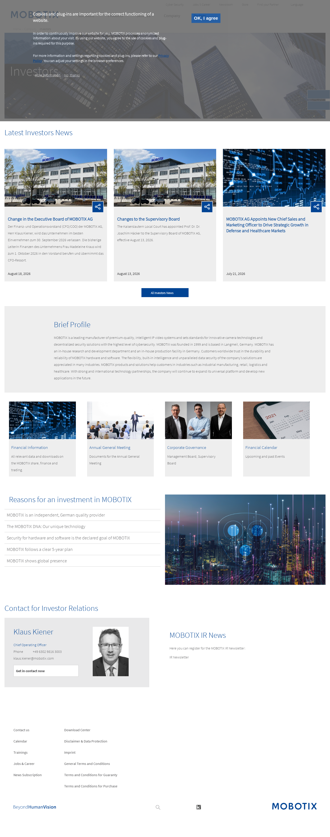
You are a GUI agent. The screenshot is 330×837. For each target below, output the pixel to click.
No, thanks (72, 75)
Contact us (21, 730)
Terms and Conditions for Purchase (90, 786)
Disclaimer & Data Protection (85, 741)
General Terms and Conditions (87, 763)
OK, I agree (206, 18)
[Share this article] (98, 207)
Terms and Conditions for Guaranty (90, 775)
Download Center (77, 730)
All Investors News (162, 293)
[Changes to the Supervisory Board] (165, 205)
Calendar (20, 741)
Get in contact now (30, 671)
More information (48, 75)
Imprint (69, 752)
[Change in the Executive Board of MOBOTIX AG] (55, 205)
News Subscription (27, 775)
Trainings (20, 752)
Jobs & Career (24, 763)
